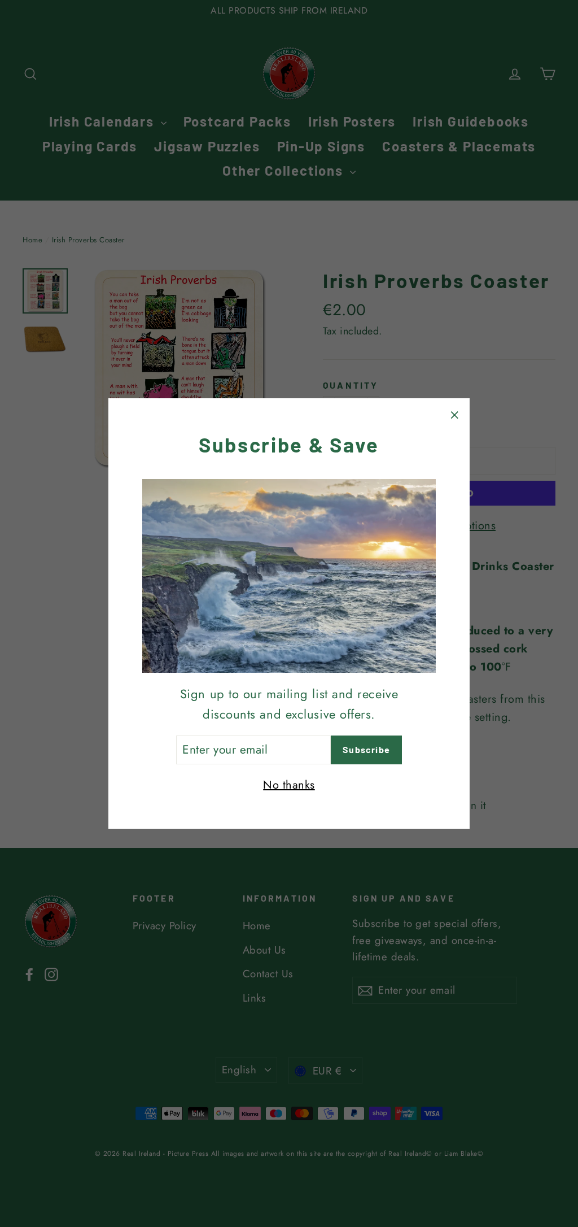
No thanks (289, 785)
